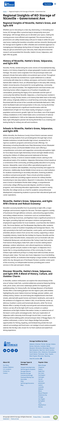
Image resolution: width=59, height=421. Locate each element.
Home (5, 11)
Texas (46, 354)
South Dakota (33, 354)
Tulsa (39, 403)
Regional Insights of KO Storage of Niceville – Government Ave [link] (27, 11)
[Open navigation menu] (55, 4)
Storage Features (26, 371)
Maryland (32, 348)
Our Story (6, 365)
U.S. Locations (7, 369)
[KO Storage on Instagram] (12, 350)
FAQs (22, 381)
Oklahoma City (42, 395)
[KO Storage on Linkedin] (4, 350)
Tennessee (41, 354)
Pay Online (48, 4)
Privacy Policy (37, 417)
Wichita (40, 407)
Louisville (41, 387)
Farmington (41, 375)
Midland (40, 389)
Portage (40, 397)
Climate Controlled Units (28, 367)
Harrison (40, 381)
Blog (22, 385)
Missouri (52, 348)
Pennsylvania (52, 352)
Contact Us (6, 371)
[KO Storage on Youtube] (8, 350)
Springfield (41, 401)
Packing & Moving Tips (27, 377)
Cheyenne (41, 367)
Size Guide (24, 379)
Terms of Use (15, 419)
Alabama (32, 344)
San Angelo (41, 399)
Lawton (40, 385)
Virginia (51, 354)
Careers (5, 373)
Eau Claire (41, 373)
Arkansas (38, 344)
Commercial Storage (27, 375)
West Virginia (33, 356)
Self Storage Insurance (27, 383)
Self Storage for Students (28, 369)
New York (42, 350)
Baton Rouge (42, 365)
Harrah (40, 379)
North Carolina (50, 350)
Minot (40, 391)
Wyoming (47, 356)
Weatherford (42, 405)
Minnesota (39, 348)
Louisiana (43, 346)
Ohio (39, 352)
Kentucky (37, 346)
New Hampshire (34, 350)
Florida (43, 344)
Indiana (53, 344)
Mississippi (45, 348)
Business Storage (26, 373)
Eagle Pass (41, 371)
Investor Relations (8, 367)
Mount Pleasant (43, 393)
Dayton (40, 369)
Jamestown (41, 383)
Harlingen (41, 377)
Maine (48, 346)
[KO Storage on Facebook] (16, 350)
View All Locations (36, 358)
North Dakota (33, 352)
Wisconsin (41, 356)
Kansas (32, 346)
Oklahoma (45, 352)
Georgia (48, 344)
